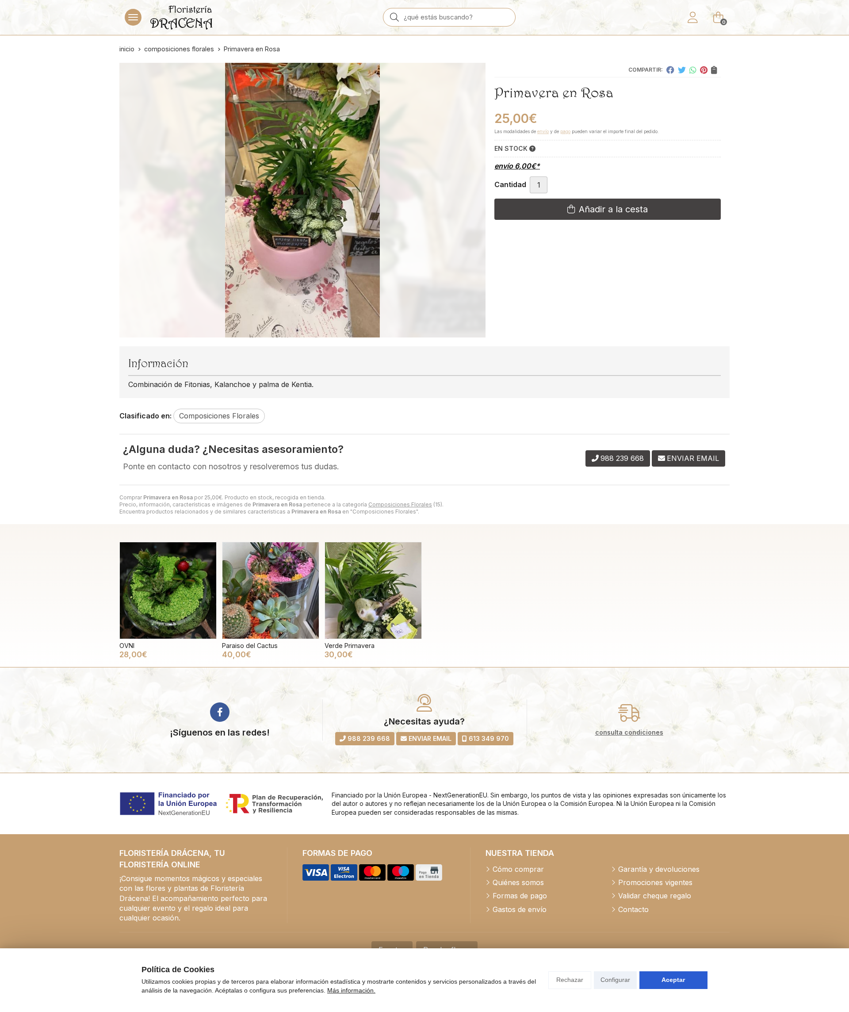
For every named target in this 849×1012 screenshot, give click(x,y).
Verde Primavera (350, 645)
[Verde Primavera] (373, 590)
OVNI (126, 645)
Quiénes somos (518, 882)
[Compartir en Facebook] (670, 69)
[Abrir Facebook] (220, 712)
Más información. (351, 990)
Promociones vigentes (655, 882)
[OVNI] (168, 590)
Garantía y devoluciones (659, 869)
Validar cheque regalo (654, 895)
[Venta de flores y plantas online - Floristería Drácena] (181, 17)
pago (565, 131)
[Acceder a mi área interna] (692, 17)
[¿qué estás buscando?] (449, 16)
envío (543, 131)
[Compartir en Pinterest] (704, 69)
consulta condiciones (629, 732)
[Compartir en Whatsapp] (692, 69)
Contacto (633, 909)
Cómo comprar (518, 869)
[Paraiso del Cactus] (270, 590)
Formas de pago (520, 895)
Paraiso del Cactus (250, 645)
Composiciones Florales (400, 504)
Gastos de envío (520, 909)
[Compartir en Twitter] (682, 69)
